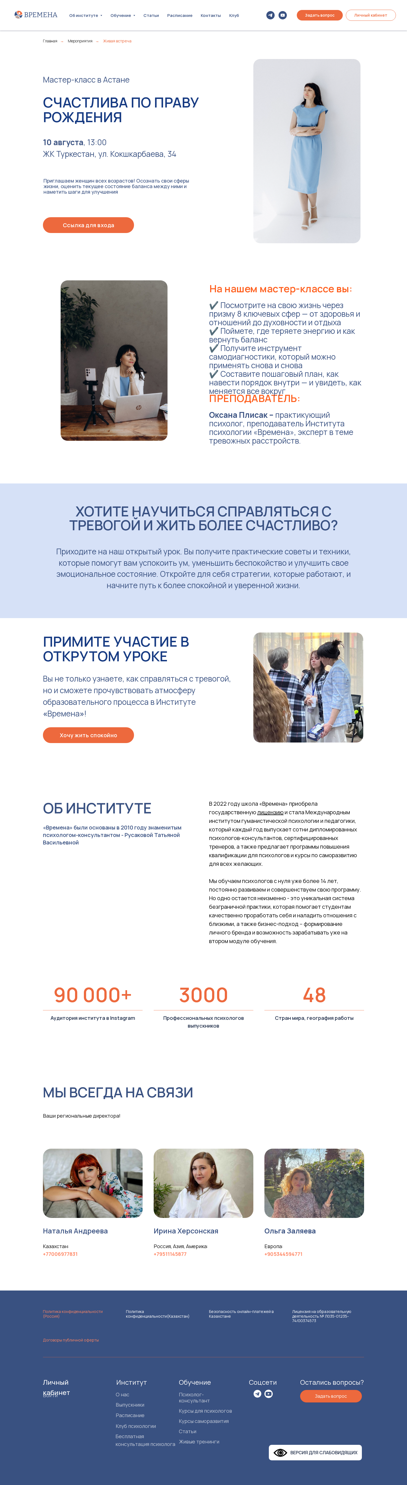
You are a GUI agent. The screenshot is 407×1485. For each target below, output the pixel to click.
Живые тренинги (199, 1441)
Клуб (234, 15)
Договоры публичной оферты (71, 1340)
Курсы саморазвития (204, 1421)
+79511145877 (170, 1254)
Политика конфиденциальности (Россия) (73, 1313)
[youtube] (283, 15)
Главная (50, 40)
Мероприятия (80, 40)
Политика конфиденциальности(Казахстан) (158, 1313)
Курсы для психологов (205, 1410)
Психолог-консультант (194, 1397)
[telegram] (270, 15)
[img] (257, 1394)
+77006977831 (60, 1254)
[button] (320, 15)
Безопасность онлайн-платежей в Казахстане (241, 1313)
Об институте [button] (84, 15)
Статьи (151, 15)
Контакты (211, 15)
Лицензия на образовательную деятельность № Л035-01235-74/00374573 (321, 1316)
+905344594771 (283, 1254)
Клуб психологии (136, 1426)
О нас (122, 1394)
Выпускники (130, 1404)
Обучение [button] (121, 15)
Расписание (179, 15)
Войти (50, 1395)
